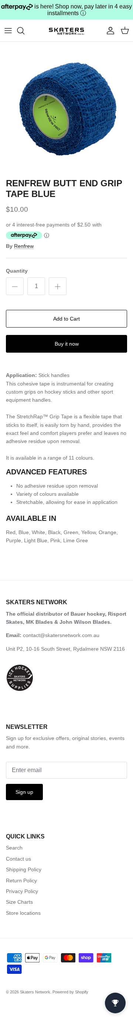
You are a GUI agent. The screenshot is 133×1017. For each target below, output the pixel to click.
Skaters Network (35, 992)
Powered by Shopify (70, 992)
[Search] (24, 31)
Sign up (24, 792)
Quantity (17, 271)
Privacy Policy (22, 891)
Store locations (23, 913)
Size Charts (19, 902)
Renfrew (24, 246)
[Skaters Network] (66, 30)
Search (14, 848)
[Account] (108, 31)
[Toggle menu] (8, 31)
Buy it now (67, 344)
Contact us (18, 859)
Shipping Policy (23, 869)
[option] (66, 108)
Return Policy (21, 880)
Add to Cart (66, 319)
